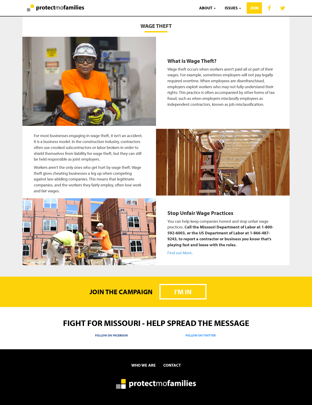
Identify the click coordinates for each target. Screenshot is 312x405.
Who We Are (143, 365)
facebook (269, 7)
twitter (282, 7)
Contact (172, 365)
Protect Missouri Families (53, 8)
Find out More (179, 252)
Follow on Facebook (111, 335)
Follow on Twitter (200, 335)
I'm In (183, 291)
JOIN (254, 8)
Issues (232, 8)
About (206, 8)
